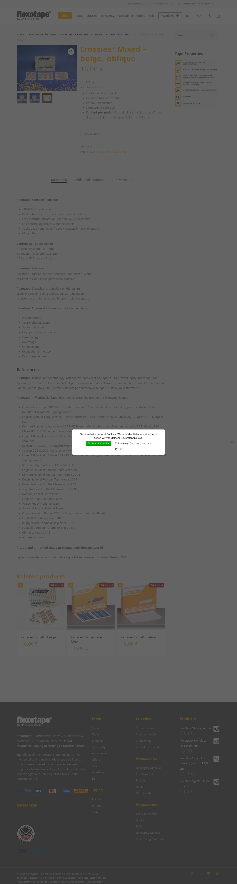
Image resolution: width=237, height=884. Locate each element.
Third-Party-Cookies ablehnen (133, 443)
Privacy (119, 448)
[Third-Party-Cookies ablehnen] (232, 442)
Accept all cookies (99, 443)
